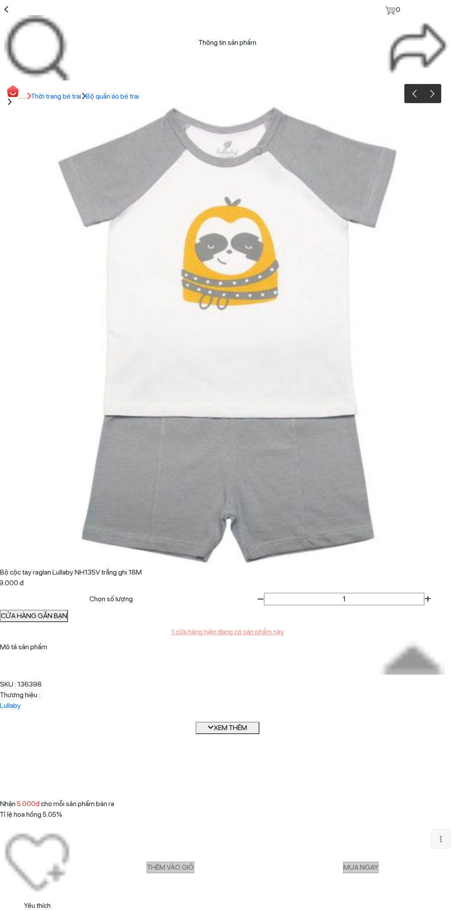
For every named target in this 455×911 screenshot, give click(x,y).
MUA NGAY (360, 867)
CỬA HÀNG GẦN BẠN (34, 615)
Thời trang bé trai (56, 96)
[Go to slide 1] (226, 555)
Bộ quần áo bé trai (112, 96)
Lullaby (10, 705)
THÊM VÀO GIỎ (170, 867)
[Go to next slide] (431, 93)
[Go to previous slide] (413, 93)
